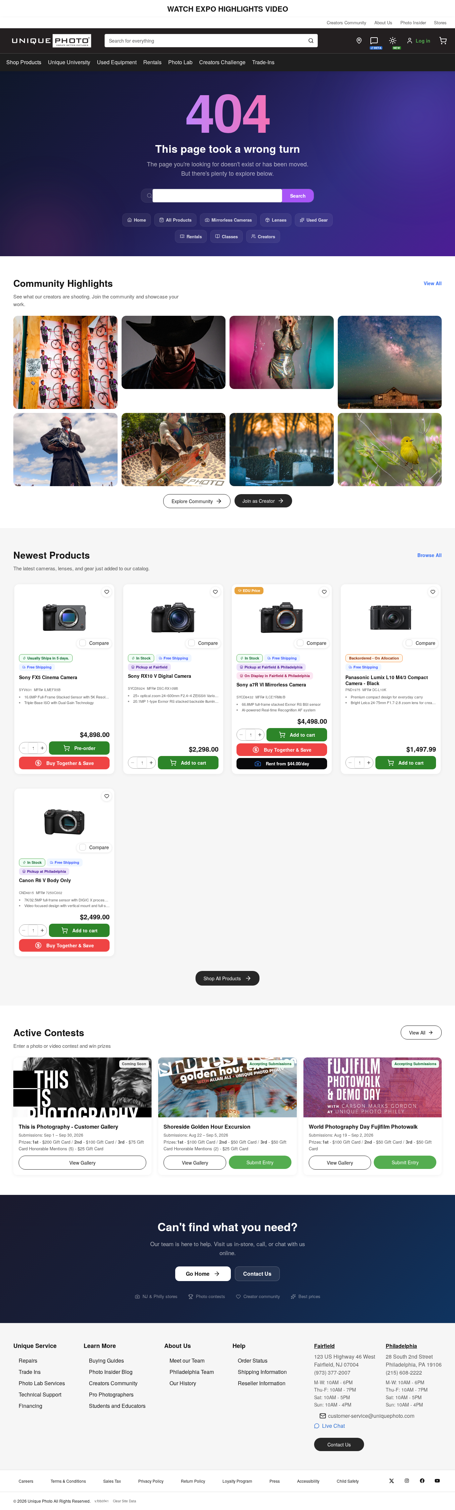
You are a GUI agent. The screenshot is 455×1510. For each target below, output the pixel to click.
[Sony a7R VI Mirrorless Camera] (282, 617)
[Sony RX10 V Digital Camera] (173, 617)
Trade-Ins (263, 62)
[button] (443, 41)
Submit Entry (259, 1162)
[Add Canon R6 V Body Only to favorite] (107, 796)
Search (298, 195)
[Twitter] (391, 1481)
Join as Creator (258, 500)
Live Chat (333, 1425)
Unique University (69, 62)
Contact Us (257, 1273)
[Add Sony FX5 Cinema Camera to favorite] (107, 592)
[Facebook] (422, 1481)
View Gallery (82, 1162)
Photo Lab (180, 62)
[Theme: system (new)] (393, 41)
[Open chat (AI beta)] (374, 41)
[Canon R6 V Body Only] (64, 822)
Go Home (198, 1273)
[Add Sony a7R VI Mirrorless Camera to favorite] (324, 592)
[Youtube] (437, 1481)
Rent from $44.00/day (287, 763)
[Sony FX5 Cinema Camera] (64, 617)
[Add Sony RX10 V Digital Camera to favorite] (216, 592)
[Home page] (50, 41)
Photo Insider (413, 22)
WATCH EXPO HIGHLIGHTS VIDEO (227, 8)
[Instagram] (407, 1481)
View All (417, 1032)
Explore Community (192, 501)
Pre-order (84, 748)
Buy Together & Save (70, 763)
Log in (423, 40)
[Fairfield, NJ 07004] (359, 40)
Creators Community (346, 22)
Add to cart (193, 762)
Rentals (152, 62)
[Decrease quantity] (23, 748)
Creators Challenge (222, 62)
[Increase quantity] (42, 748)
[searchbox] (211, 40)
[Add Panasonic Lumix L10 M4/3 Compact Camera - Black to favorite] (433, 592)
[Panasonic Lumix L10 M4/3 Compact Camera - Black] (391, 617)
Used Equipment (117, 62)
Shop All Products (222, 978)
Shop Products (23, 62)
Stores (440, 22)
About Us (383, 22)
